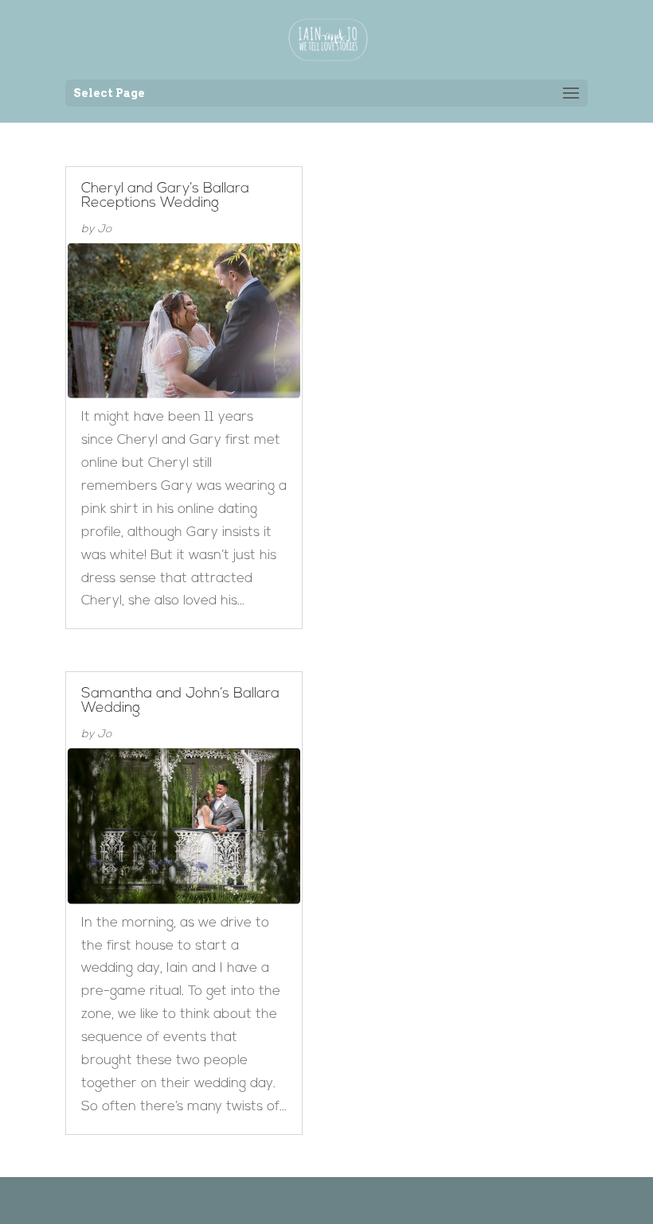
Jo (104, 229)
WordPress (408, 1199)
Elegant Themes (302, 1199)
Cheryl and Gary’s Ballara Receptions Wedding (165, 196)
